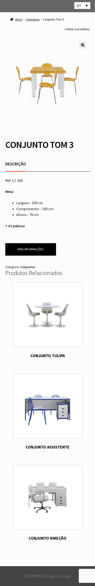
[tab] (15, 163)
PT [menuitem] (79, 5)
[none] (82, 5)
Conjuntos (33, 19)
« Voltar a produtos (77, 29)
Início (18, 19)
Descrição (15, 164)
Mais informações (31, 249)
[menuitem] (82, 5)
